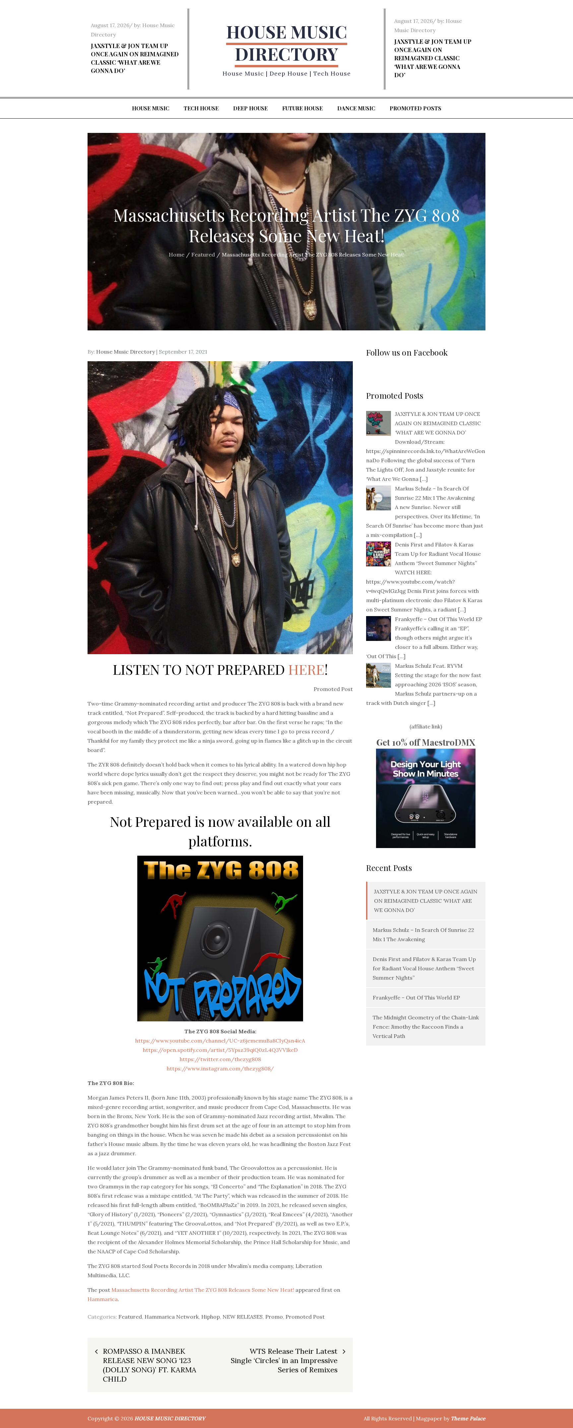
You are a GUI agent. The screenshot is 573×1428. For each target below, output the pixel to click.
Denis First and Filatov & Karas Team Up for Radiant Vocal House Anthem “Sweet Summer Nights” (424, 968)
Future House (302, 108)
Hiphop (210, 1316)
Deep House (250, 108)
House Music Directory (125, 351)
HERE (306, 669)
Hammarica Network (172, 1316)
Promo (274, 1316)
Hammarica (103, 1299)
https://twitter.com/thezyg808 (220, 1059)
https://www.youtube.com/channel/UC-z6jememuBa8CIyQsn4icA (220, 1040)
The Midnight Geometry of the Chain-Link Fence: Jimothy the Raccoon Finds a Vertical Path (426, 1026)
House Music (150, 108)
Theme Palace (468, 1418)
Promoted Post (305, 1316)
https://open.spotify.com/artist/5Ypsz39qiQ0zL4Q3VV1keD (220, 1050)
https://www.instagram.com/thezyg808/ (220, 1068)
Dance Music (356, 108)
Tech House (201, 108)
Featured (130, 1316)
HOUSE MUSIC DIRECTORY (286, 42)
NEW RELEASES (243, 1316)
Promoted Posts (415, 108)
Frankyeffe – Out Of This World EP (416, 997)
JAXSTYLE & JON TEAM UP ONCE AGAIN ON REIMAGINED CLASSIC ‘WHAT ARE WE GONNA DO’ (135, 58)
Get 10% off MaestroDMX (425, 742)
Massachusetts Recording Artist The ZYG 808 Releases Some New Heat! (202, 1289)
